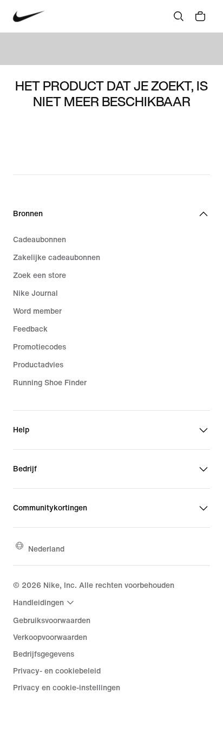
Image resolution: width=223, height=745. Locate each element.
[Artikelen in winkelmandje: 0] (200, 16)
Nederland (46, 548)
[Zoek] (178, 16)
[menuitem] (45, 602)
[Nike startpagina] (29, 17)
